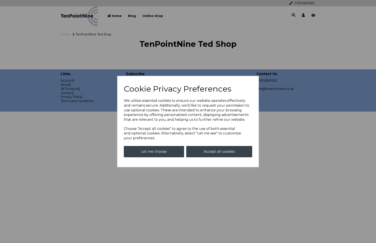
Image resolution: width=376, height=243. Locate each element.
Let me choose (154, 151)
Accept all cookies (219, 151)
